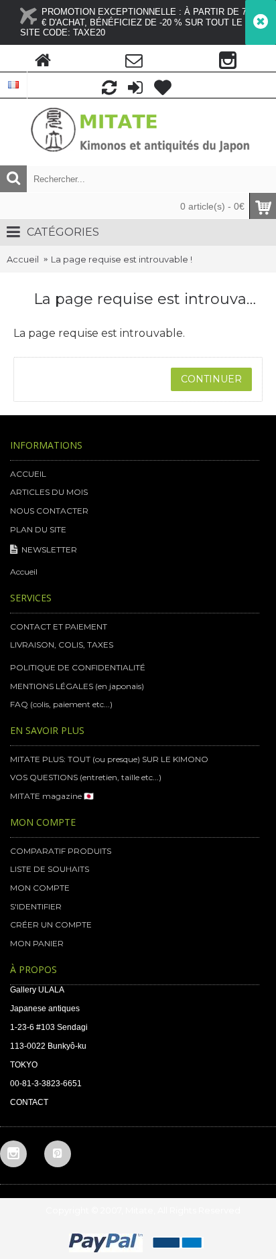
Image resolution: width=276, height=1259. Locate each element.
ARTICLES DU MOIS (49, 492)
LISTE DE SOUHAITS (49, 869)
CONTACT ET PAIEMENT (58, 626)
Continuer (211, 379)
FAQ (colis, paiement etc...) (61, 704)
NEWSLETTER (49, 549)
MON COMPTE (40, 888)
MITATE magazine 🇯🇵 (52, 796)
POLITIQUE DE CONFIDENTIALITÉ (77, 667)
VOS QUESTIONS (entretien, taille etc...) (85, 777)
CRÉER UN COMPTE (51, 924)
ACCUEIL (28, 474)
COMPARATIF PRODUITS (60, 851)
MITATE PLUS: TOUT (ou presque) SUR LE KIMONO (109, 759)
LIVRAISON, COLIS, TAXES (61, 645)
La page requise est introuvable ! (121, 259)
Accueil (23, 259)
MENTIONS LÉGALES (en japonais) (77, 686)
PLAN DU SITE (38, 529)
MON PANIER (37, 943)
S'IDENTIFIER (36, 906)
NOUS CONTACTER (49, 511)
